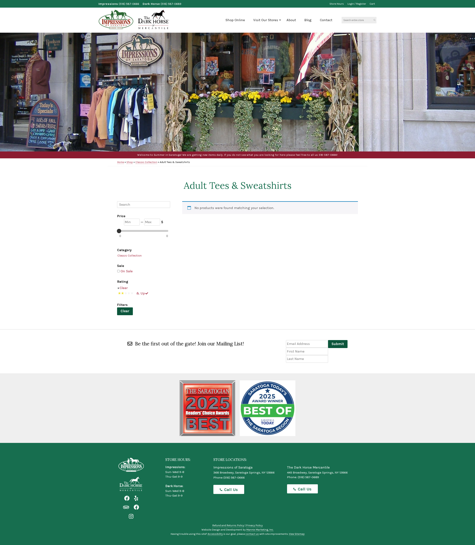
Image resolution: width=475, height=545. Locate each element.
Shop (130, 162)
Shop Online (235, 20)
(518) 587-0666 (129, 4)
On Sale (127, 271)
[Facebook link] (127, 498)
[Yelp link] (136, 498)
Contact (326, 20)
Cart (372, 3)
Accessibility (215, 534)
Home (120, 162)
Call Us (231, 489)
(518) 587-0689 (171, 4)
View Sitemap (297, 534)
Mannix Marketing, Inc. (259, 529)
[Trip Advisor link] (126, 507)
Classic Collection (146, 162)
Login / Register (356, 3)
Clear (124, 288)
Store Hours (337, 3)
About (291, 20)
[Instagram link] (131, 516)
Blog (308, 20)
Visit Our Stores (265, 20)
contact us (252, 534)
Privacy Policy (254, 525)
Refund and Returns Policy (228, 525)
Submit (338, 344)
